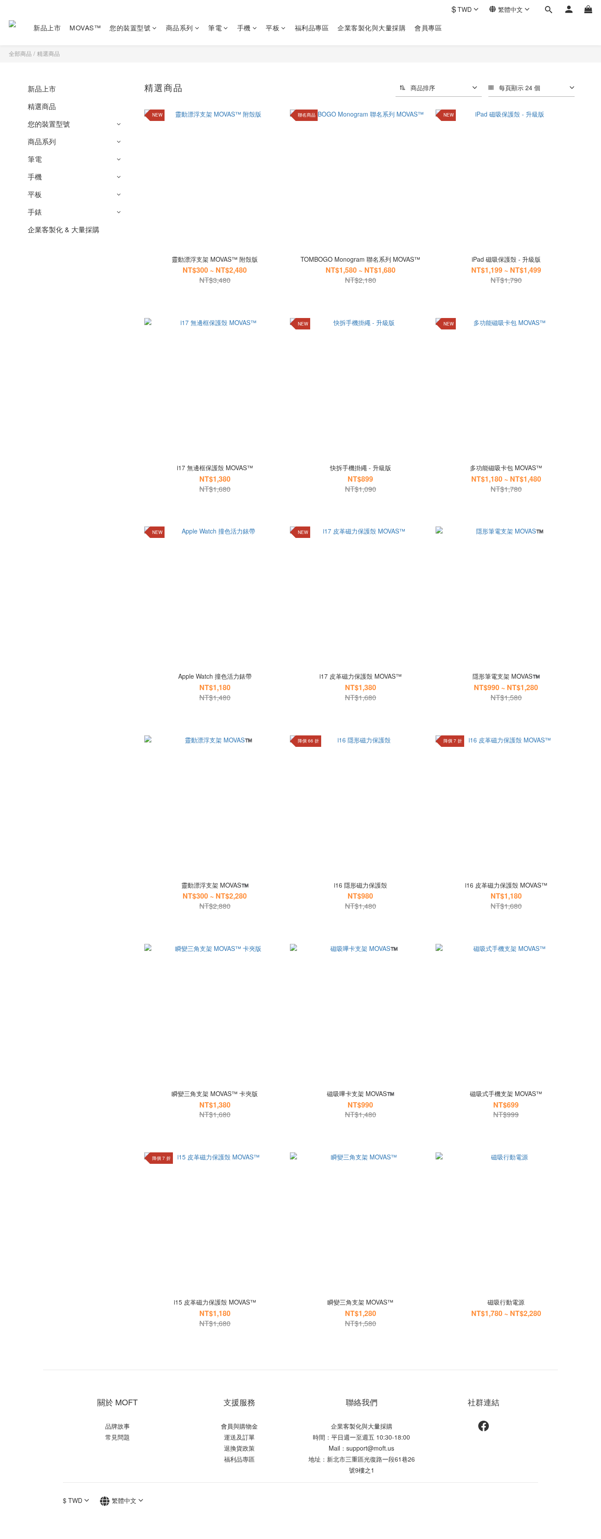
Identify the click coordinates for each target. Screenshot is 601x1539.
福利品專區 (312, 27)
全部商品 (20, 53)
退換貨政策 (239, 1448)
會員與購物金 (239, 1426)
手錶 (35, 212)
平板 (272, 27)
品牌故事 (117, 1426)
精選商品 (48, 53)
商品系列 (179, 27)
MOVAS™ (85, 27)
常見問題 (117, 1437)
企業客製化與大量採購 (371, 27)
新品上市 (47, 27)
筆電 (215, 27)
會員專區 (428, 27)
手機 (244, 27)
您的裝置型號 (130, 27)
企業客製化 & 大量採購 (63, 229)
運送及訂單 (239, 1437)
